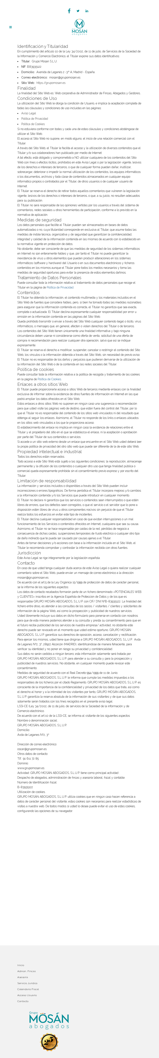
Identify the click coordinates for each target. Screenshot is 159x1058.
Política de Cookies (33, 124)
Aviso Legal (28, 113)
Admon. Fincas (26, 971)
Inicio (20, 965)
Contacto (22, 1001)
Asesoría (22, 977)
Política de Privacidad (34, 118)
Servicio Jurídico (27, 983)
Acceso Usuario (27, 995)
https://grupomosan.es (50, 82)
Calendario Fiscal (28, 989)
